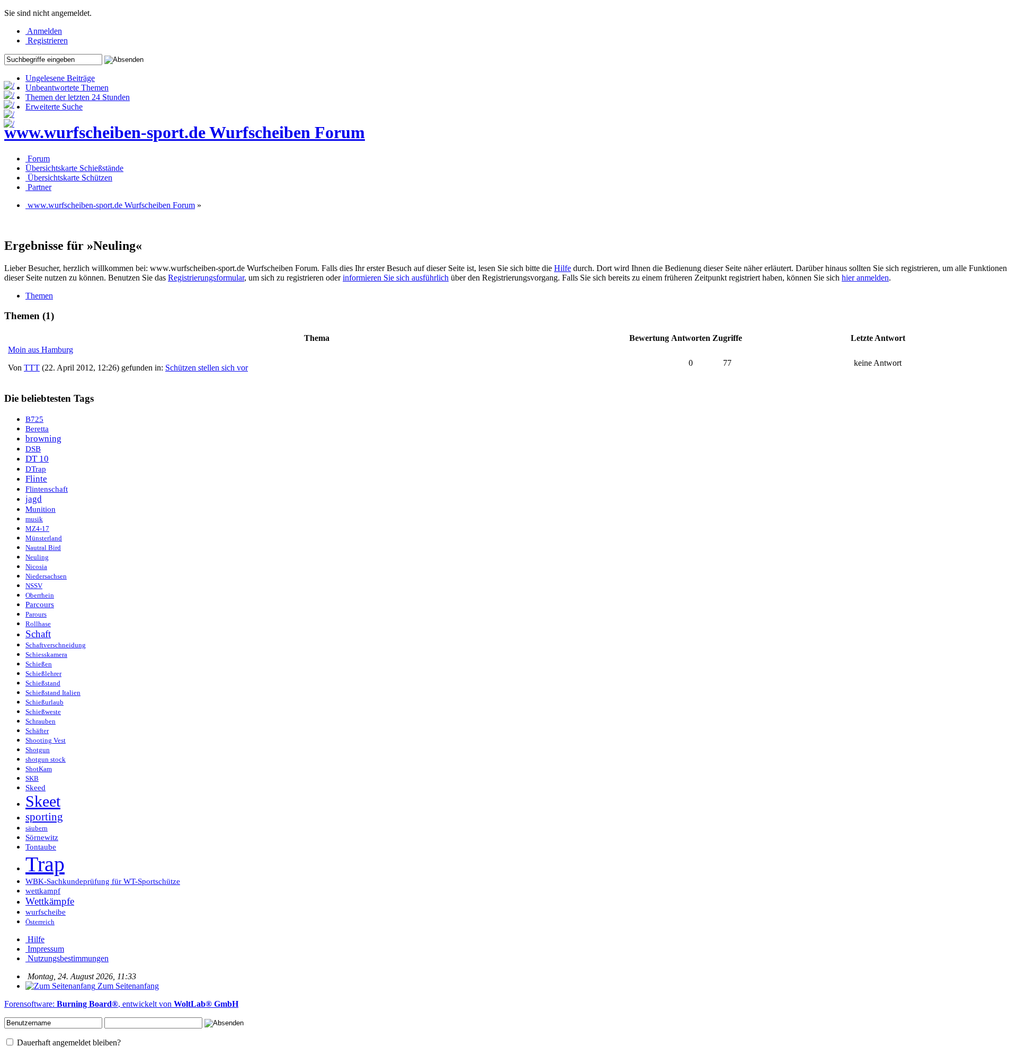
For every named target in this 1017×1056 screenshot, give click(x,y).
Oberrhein (39, 595)
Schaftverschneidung (55, 645)
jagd (33, 499)
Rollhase (38, 624)
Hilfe (562, 268)
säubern (36, 828)
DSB (33, 449)
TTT (32, 367)
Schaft (38, 633)
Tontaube (40, 847)
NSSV (33, 586)
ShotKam (38, 769)
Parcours (39, 604)
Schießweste (43, 712)
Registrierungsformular (206, 277)
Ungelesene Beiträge (60, 78)
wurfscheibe (45, 912)
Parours (36, 614)
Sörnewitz (41, 837)
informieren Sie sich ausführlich (396, 277)
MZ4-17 (37, 528)
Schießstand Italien (53, 693)
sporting (44, 817)
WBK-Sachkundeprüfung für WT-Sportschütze (102, 881)
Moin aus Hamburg (40, 349)
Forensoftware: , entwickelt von (121, 1003)
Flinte (36, 479)
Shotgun (37, 750)
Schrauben (40, 721)
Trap (45, 864)
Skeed (35, 787)
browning (43, 439)
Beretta (37, 429)
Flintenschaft (46, 489)
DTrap (35, 469)
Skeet (42, 801)
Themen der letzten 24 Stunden (77, 97)
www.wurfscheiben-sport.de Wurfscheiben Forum (184, 132)
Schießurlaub (44, 702)
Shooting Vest (45, 740)
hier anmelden (865, 277)
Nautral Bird (43, 548)
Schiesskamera (46, 654)
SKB (32, 778)
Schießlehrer (43, 674)
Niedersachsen (46, 576)
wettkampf (42, 891)
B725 (34, 419)
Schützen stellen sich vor (206, 367)
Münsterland (43, 538)
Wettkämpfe (49, 901)
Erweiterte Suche (54, 106)
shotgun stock (45, 759)
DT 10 (37, 459)
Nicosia (36, 567)
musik (34, 519)
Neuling (37, 557)
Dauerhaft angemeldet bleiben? (68, 1042)
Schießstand (42, 683)
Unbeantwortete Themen (67, 87)
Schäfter (37, 731)
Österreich (40, 922)
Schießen (38, 664)
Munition (40, 509)
